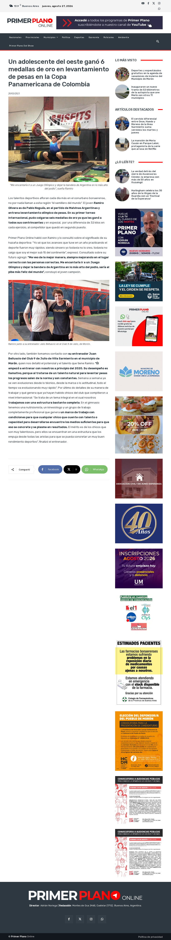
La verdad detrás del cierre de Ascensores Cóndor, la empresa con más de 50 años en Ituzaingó (145, 177)
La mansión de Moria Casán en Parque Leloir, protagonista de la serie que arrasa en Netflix (145, 144)
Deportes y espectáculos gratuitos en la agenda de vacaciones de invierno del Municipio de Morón (146, 74)
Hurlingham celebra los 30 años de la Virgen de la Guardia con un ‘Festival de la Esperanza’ (146, 194)
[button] (158, 41)
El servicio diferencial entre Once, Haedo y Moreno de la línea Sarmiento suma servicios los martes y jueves (144, 126)
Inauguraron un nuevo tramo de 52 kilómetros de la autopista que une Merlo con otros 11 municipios (145, 92)
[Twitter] (153, 3)
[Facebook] (148, 3)
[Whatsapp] (159, 8)
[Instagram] (159, 3)
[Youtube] (143, 3)
